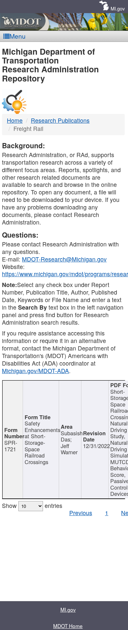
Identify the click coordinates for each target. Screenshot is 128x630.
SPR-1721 (10, 446)
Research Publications (60, 120)
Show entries (32, 505)
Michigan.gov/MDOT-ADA (35, 371)
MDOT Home (68, 625)
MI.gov (118, 8)
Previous (80, 513)
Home (15, 120)
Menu (18, 35)
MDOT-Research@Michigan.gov (64, 259)
